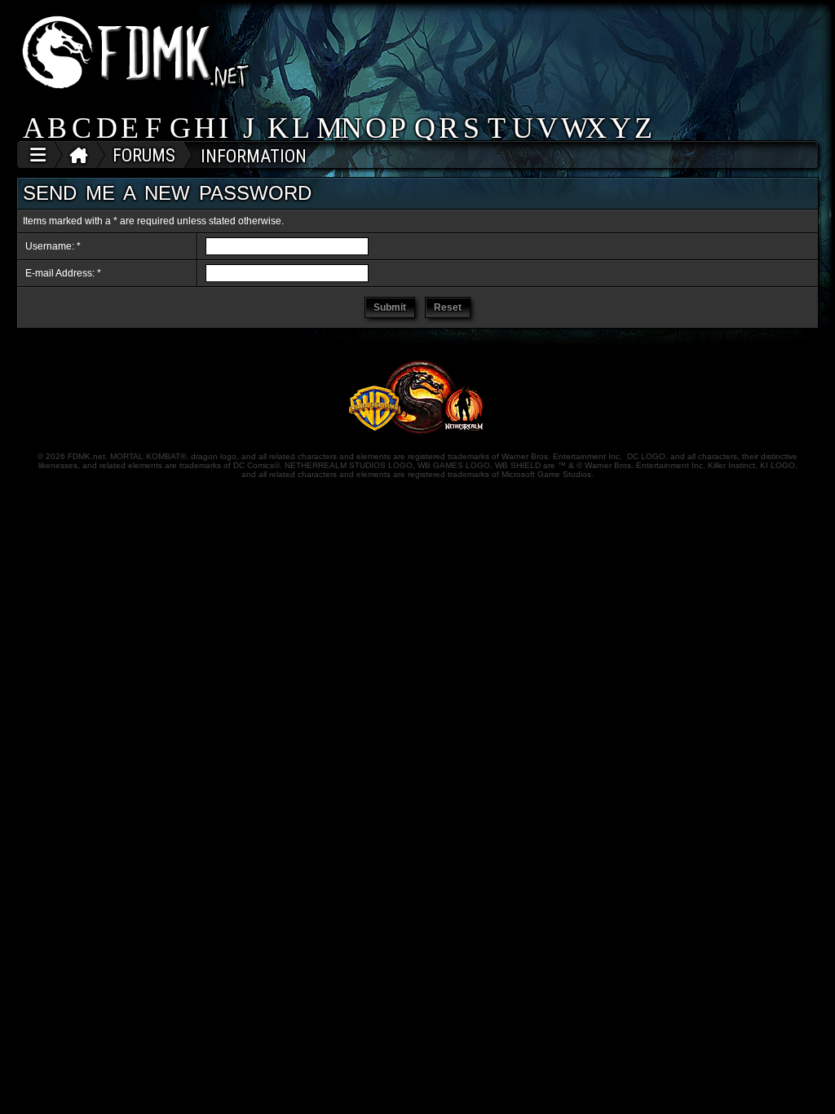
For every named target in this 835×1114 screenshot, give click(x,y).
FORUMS (144, 155)
